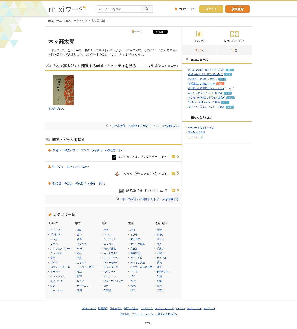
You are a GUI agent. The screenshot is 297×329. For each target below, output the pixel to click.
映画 (79, 290)
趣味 (79, 230)
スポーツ (55, 230)
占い (79, 234)
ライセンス (116, 308)
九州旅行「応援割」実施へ (202, 79)
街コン (160, 239)
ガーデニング (84, 285)
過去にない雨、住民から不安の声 (206, 69)
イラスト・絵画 (85, 267)
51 (230, 98)
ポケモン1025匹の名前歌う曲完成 (206, 97)
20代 (133, 281)
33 (230, 89)
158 (228, 93)
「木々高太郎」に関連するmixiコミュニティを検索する (144, 126)
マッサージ (110, 276)
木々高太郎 (54, 108)
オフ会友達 (136, 257)
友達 (132, 230)
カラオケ (82, 262)
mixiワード (209, 308)
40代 (133, 290)
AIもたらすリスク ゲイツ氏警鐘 (205, 93)
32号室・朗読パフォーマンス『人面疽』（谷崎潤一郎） (87, 150)
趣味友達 (135, 253)
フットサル (56, 253)
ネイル (107, 234)
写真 (79, 257)
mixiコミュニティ (164, 308)
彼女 (159, 267)
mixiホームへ (187, 9)
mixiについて (89, 308)
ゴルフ (54, 262)
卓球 (52, 257)
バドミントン (57, 276)
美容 (106, 230)
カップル (162, 257)
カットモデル (111, 253)
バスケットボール (60, 267)
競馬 (79, 239)
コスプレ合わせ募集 (141, 267)
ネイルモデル (111, 257)
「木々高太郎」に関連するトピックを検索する (149, 199)
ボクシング (56, 281)
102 (228, 75)
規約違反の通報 (196, 132)
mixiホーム (55, 20)
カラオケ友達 (137, 262)
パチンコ (82, 244)
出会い (160, 234)
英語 (79, 271)
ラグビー (55, 271)
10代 (133, 276)
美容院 (107, 290)
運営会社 (125, 314)
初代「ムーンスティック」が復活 (206, 106)
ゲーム (80, 248)
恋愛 (159, 230)
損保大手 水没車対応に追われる (205, 74)
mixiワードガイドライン (201, 127)
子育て (160, 290)
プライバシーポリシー (144, 314)
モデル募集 (110, 248)
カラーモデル (111, 262)
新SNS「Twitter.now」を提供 (204, 102)
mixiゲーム (147, 308)
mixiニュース (194, 308)
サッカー (55, 239)
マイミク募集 (137, 244)
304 (220, 84)
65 (225, 102)
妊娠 (159, 281)
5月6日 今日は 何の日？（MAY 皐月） (79, 183)
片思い (160, 248)
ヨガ (106, 285)
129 (230, 70)
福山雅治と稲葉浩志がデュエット (206, 88)
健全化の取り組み (167, 314)
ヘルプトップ (195, 136)
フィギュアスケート (61, 248)
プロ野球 (55, 234)
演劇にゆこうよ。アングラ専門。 (139, 156)
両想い (160, 253)
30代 (133, 285)
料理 (79, 276)
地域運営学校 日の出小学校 (143, 190)
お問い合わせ (131, 308)
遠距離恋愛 (163, 271)
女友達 (134, 248)
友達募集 (135, 239)
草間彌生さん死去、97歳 (201, 83)
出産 (159, 285)
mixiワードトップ (76, 20)
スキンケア (110, 271)
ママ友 (134, 271)
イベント (180, 308)
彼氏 (159, 262)
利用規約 (103, 308)
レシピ (80, 281)
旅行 (79, 253)
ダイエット (110, 239)
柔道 (52, 285)
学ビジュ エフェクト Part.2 (72, 166)
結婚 (159, 276)
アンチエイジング (113, 281)
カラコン (108, 244)
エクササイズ (111, 267)
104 (230, 107)
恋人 (159, 244)
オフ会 (134, 234)
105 (222, 79)
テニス (54, 244)
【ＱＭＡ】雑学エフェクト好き (140, 173)
